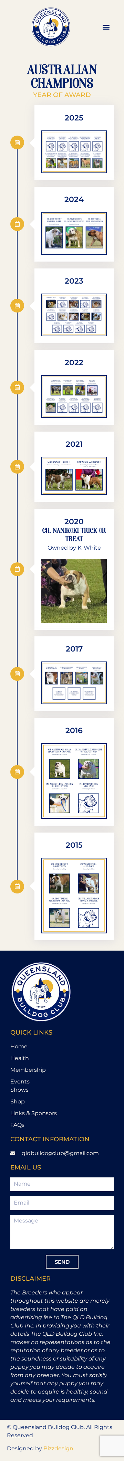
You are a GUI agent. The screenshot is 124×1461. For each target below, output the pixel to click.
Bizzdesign (58, 1448)
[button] (106, 26)
